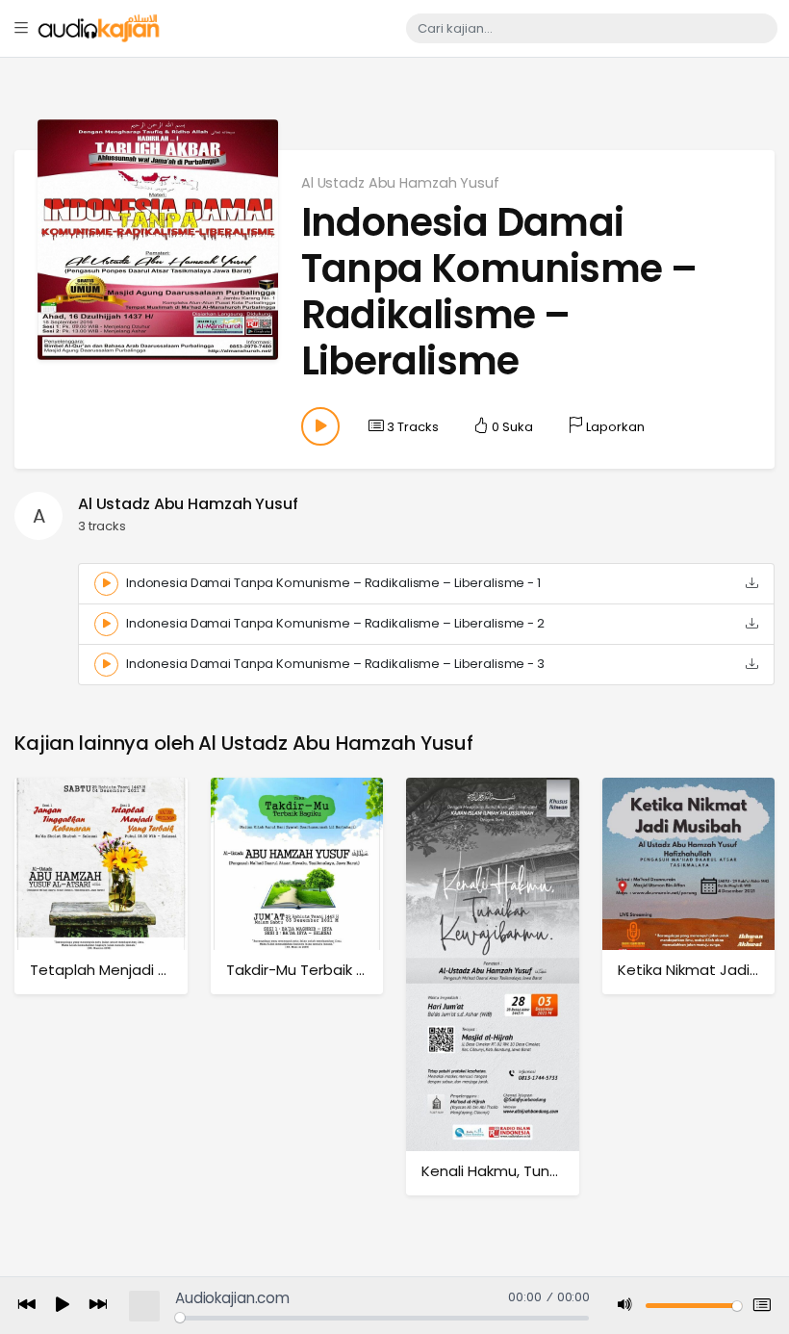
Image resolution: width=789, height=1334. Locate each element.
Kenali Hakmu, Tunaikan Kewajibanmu (554, 1171)
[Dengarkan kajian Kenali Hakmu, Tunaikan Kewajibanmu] (492, 964)
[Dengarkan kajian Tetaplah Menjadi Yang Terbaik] (101, 863)
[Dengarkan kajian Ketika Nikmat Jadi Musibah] (689, 863)
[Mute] (625, 1306)
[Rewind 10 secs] (27, 1306)
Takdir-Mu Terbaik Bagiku (314, 970)
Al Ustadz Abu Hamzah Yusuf (400, 182)
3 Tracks (411, 427)
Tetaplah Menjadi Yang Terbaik (140, 970)
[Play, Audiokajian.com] (62, 1306)
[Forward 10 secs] (98, 1306)
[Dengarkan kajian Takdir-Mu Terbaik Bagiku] (297, 863)
